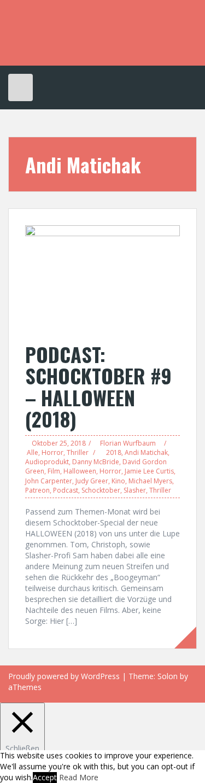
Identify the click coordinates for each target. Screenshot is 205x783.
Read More (78, 777)
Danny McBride (95, 461)
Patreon (37, 490)
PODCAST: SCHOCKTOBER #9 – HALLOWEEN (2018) (98, 387)
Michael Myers (150, 481)
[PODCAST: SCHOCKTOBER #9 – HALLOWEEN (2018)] (102, 278)
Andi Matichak (146, 452)
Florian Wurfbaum (128, 443)
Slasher (135, 490)
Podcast (65, 490)
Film (54, 471)
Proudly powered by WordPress (64, 676)
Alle (32, 452)
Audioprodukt (47, 461)
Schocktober (100, 490)
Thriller (78, 452)
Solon (167, 676)
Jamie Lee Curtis (149, 471)
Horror (52, 452)
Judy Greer (91, 481)
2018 (113, 452)
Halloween (79, 471)
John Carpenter (48, 481)
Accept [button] (45, 777)
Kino (118, 481)
